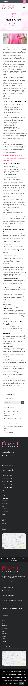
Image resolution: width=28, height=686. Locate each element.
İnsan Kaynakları (4, 507)
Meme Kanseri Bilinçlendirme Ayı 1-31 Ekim (13, 605)
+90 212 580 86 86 (8, 462)
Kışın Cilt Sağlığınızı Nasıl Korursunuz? (15, 418)
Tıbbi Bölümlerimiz (5, 515)
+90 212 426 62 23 (8, 465)
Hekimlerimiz (6, 511)
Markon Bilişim (14, 560)
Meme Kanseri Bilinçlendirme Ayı (17, 158)
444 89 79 (6, 459)
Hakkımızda (6, 503)
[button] (22, 402)
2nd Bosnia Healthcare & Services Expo (12, 608)
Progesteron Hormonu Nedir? (13, 411)
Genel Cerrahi (19, 24)
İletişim (4, 524)
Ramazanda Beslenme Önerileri (13, 421)
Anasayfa (4, 24)
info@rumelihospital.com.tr (10, 456)
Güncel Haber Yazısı (7, 475)
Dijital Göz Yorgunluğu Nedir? (12, 424)
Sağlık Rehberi (11, 24)
